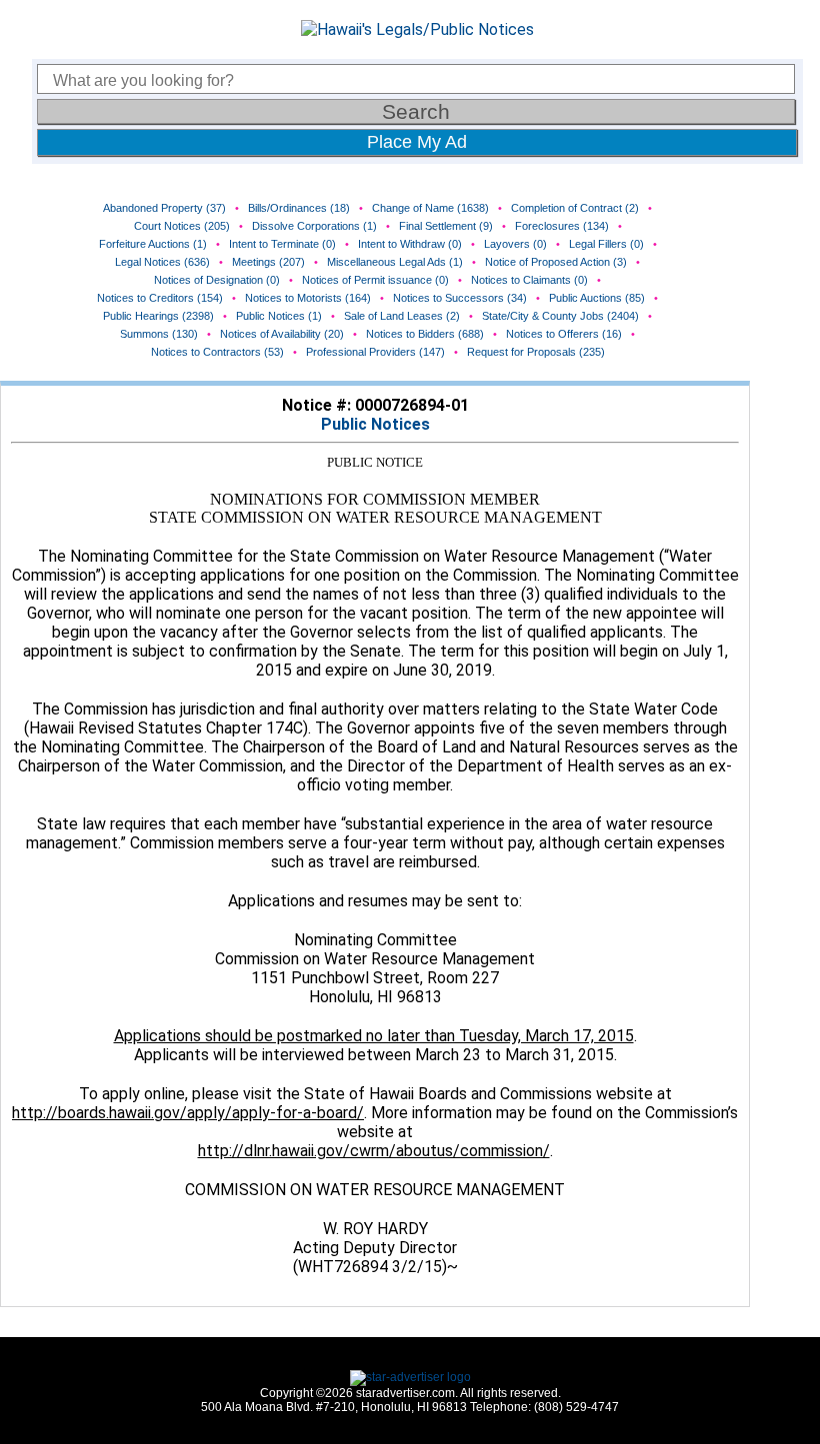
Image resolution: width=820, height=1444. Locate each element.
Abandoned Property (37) (164, 208)
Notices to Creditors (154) (160, 298)
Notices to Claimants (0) (529, 280)
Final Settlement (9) (446, 226)
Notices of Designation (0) (217, 280)
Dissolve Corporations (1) (314, 226)
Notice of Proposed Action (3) (556, 262)
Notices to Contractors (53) (217, 352)
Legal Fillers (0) (606, 244)
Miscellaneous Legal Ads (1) (395, 262)
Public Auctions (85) (597, 298)
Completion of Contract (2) (575, 208)
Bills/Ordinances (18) (299, 208)
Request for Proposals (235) (536, 352)
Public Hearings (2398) (158, 316)
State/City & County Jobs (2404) (560, 316)
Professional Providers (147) (375, 352)
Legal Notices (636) (162, 262)
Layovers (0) (515, 244)
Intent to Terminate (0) (282, 244)
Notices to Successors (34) (460, 298)
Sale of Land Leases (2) (402, 316)
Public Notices (375, 424)
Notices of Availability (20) (282, 334)
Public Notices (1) (279, 316)
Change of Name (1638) (430, 208)
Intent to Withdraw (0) (410, 244)
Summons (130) (159, 334)
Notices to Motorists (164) (308, 298)
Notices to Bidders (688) (425, 334)
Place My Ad (417, 142)
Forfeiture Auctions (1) (153, 244)
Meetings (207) (268, 262)
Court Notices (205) (182, 226)
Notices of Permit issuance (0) (375, 280)
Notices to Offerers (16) (564, 334)
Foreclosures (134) (562, 226)
